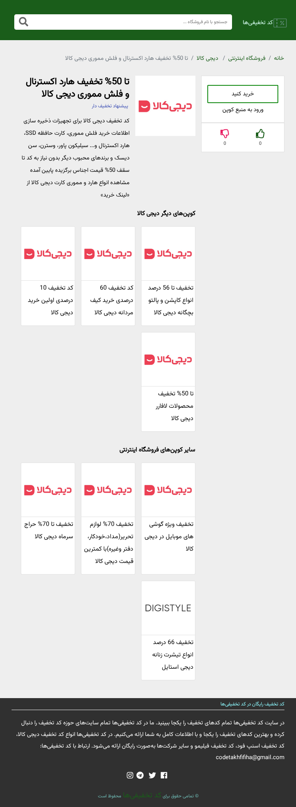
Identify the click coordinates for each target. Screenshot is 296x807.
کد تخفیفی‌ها (141, 795)
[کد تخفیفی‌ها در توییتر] (152, 776)
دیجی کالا (207, 58)
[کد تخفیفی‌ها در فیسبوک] (164, 776)
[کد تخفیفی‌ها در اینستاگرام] (130, 776)
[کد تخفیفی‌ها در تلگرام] (140, 776)
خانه (279, 58)
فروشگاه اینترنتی (247, 58)
